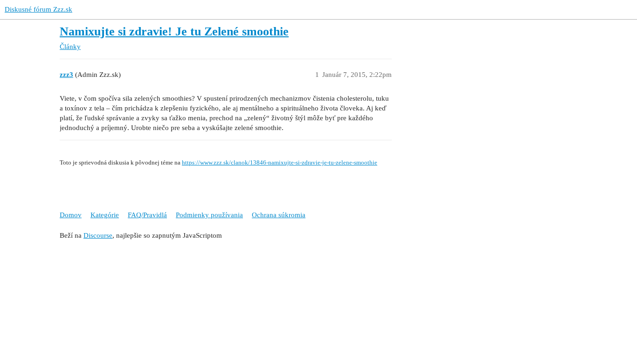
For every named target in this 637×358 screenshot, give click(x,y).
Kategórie (104, 215)
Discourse (97, 235)
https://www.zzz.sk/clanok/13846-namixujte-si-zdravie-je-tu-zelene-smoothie (279, 162)
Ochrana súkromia (278, 215)
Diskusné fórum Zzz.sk (38, 9)
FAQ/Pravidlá (147, 215)
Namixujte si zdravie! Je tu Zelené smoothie (174, 31)
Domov (71, 215)
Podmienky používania (209, 215)
